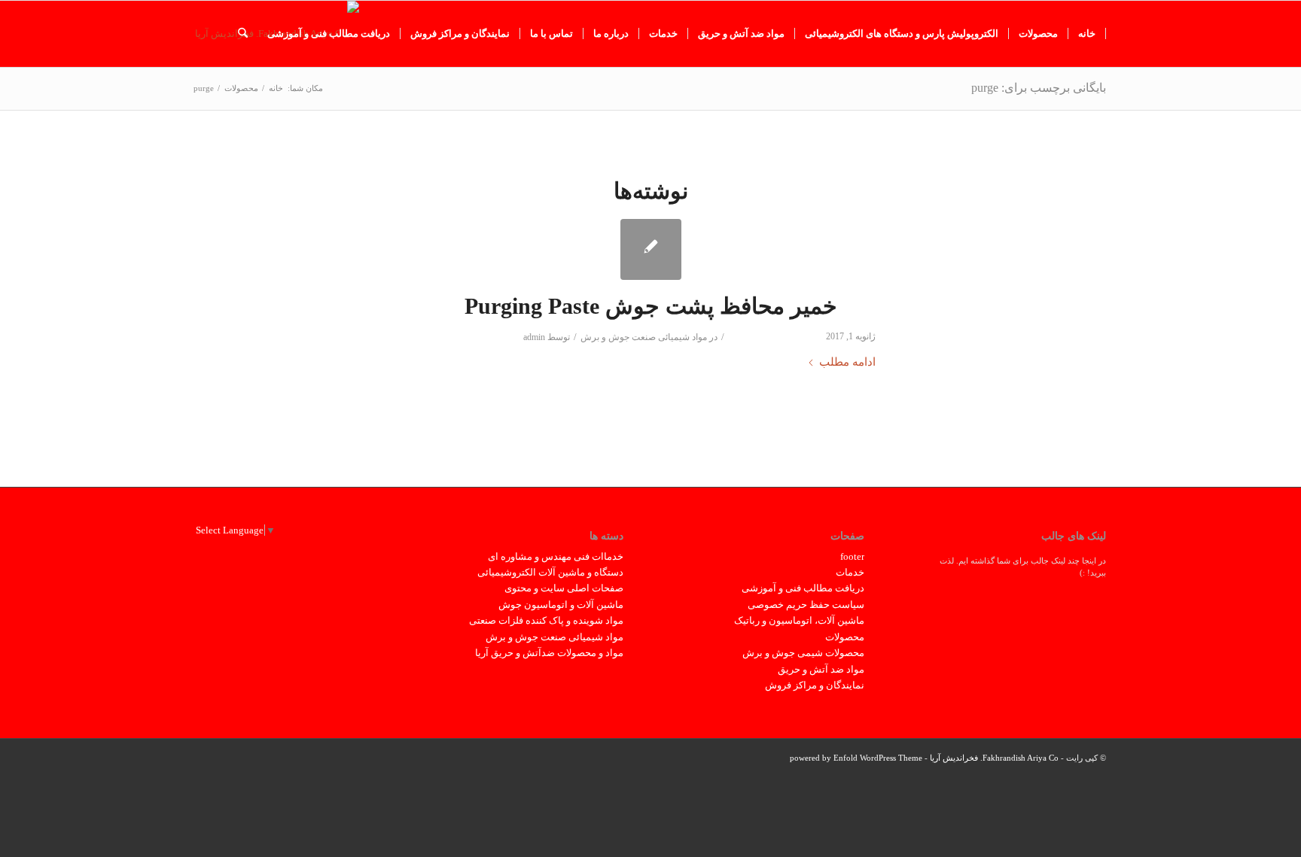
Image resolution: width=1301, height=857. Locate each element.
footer (852, 556)
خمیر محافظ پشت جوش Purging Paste (651, 305)
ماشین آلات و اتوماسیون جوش (560, 604)
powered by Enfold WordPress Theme (856, 757)
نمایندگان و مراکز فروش (814, 685)
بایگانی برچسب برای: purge (1038, 87)
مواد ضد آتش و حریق (821, 669)
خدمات (850, 572)
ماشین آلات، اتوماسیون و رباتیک (799, 620)
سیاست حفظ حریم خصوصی (806, 604)
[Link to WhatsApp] (229, 761)
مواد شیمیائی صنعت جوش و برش (643, 337)
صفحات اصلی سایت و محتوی (563, 588)
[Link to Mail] (206, 761)
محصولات (844, 637)
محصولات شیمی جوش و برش (803, 652)
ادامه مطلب (847, 362)
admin (534, 337)
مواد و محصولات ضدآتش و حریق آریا (549, 652)
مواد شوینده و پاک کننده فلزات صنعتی (546, 620)
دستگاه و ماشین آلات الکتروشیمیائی (550, 572)
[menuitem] (1087, 34)
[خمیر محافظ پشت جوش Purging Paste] (650, 249)
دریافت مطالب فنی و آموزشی (803, 588)
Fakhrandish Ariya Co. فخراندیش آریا (994, 757)
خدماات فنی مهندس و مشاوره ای (555, 556)
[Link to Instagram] (251, 761)
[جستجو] (242, 34)
